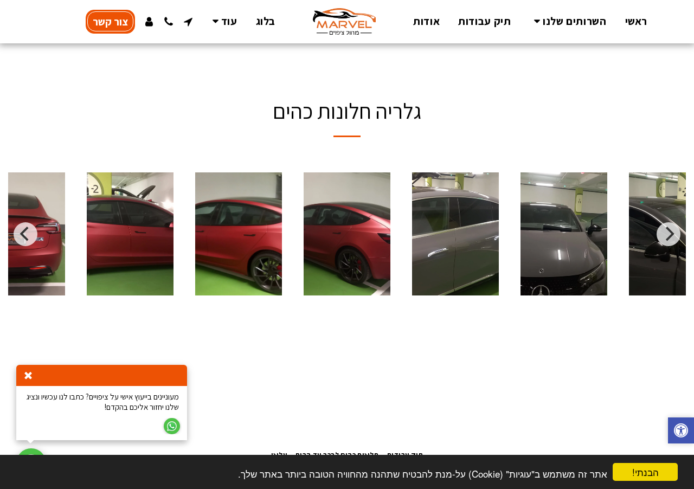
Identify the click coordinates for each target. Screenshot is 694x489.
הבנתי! (645, 472)
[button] (567, 21)
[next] (668, 234)
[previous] (25, 234)
